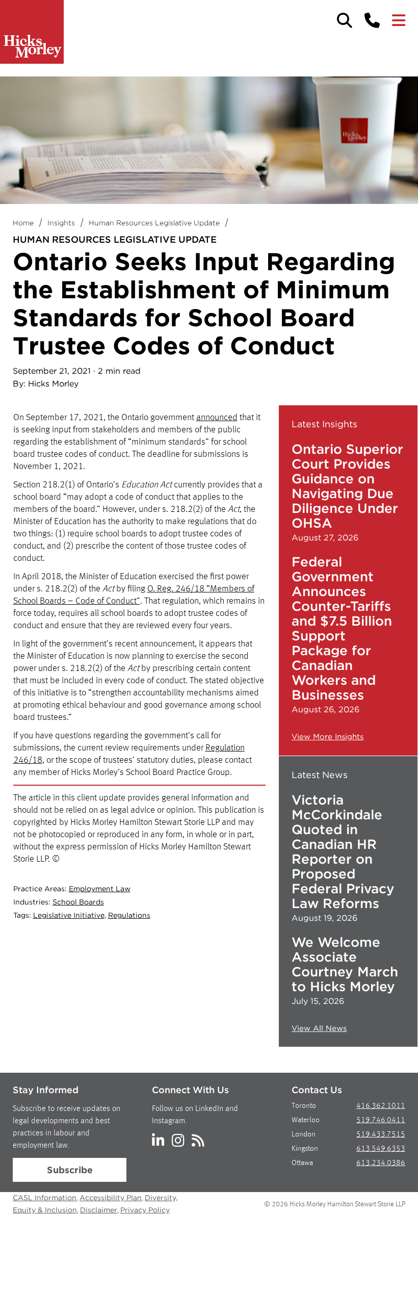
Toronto (304, 1106)
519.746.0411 (380, 1120)
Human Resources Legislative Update (154, 223)
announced (217, 417)
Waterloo (306, 1120)
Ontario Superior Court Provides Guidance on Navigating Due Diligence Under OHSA (347, 486)
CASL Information (44, 1198)
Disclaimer (98, 1210)
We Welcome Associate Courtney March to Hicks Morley (345, 964)
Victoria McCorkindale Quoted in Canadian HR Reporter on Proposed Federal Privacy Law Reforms (343, 851)
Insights (61, 223)
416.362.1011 (380, 1106)
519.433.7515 (380, 1135)
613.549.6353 (380, 1149)
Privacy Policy (145, 1210)
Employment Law (99, 889)
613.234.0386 (380, 1163)
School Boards (78, 902)
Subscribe (70, 1170)
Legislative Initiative (68, 915)
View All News (319, 1028)
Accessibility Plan (111, 1198)
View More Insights (327, 736)
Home (23, 223)
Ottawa (302, 1163)
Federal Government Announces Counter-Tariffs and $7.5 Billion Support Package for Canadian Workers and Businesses (342, 628)
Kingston (305, 1149)
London (304, 1135)
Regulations (129, 915)
